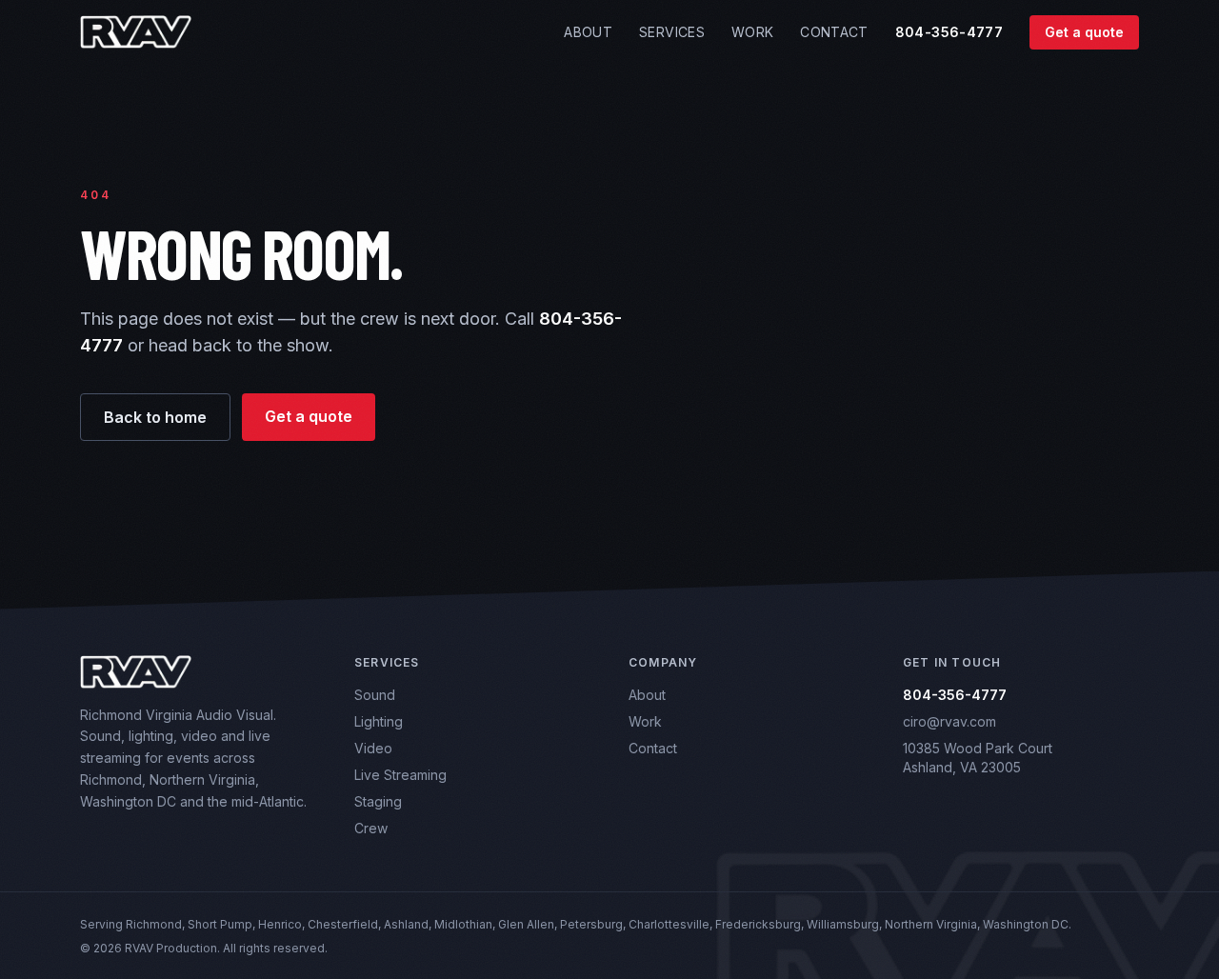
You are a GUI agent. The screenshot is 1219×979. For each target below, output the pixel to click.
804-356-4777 (949, 32)
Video (373, 748)
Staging (378, 801)
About (588, 32)
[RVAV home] (135, 32)
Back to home (155, 417)
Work (752, 32)
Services (672, 32)
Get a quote (1084, 32)
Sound (374, 695)
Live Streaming (400, 775)
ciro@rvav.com (949, 721)
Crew (371, 828)
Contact (834, 32)
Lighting (378, 721)
